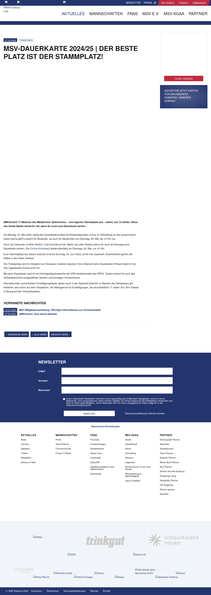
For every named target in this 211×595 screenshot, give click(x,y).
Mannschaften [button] (106, 13)
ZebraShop (199, 2)
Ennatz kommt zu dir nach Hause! (138, 468)
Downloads (95, 473)
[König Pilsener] (44, 577)
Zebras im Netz (28, 462)
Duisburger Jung (168, 475)
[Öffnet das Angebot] (183, 55)
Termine (25, 444)
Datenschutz (53, 590)
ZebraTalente (62, 444)
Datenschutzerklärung (135, 413)
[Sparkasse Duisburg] (166, 577)
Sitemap (94, 590)
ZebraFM (94, 462)
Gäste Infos (96, 453)
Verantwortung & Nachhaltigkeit (133, 475)
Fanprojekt (95, 457)
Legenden (130, 462)
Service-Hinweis (157, 413)
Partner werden (167, 489)
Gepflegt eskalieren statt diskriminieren (102, 468)
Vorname (43, 380)
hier (134, 264)
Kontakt (106, 590)
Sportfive (164, 493)
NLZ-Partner (166, 466)
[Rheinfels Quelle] (64, 573)
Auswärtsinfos (97, 448)
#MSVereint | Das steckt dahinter (38, 314)
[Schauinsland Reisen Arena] (199, 590)
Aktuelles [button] (73, 13)
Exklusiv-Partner (168, 457)
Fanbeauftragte (98, 444)
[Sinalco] (105, 573)
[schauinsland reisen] (173, 537)
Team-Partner (166, 453)
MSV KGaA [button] (174, 13)
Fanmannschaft (63, 448)
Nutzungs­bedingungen (74, 590)
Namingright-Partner (170, 439)
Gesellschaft (131, 444)
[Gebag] (126, 577)
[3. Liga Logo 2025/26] (105, 511)
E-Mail (42, 371)
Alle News (40, 334)
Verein (128, 439)
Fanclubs (94, 439)
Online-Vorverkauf (40, 248)
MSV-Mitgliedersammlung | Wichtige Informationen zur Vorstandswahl (60, 310)
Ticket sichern (184, 78)
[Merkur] (187, 573)
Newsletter (133, 2)
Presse (148, 2)
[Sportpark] (205, 590)
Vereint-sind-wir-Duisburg (172, 471)
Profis (58, 439)
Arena (128, 448)
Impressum (36, 590)
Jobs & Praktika (132, 480)
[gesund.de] (139, 554)
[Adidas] (37, 537)
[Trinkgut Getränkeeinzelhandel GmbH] (105, 537)
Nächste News (60, 334)
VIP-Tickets (167, 2)
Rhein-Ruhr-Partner (169, 462)
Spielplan (25, 448)
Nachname (44, 390)
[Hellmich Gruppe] (85, 577)
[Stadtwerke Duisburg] (24, 568)
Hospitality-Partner (169, 480)
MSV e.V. (150, 13)
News (23, 439)
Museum (129, 457)
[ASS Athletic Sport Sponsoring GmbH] (146, 571)
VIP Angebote (166, 484)
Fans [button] (132, 13)
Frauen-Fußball (63, 453)
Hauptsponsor (167, 448)
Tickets (183, 2)
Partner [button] (198, 13)
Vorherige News (17, 334)
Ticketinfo (26, 40)
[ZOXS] (72, 554)
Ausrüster (164, 444)
